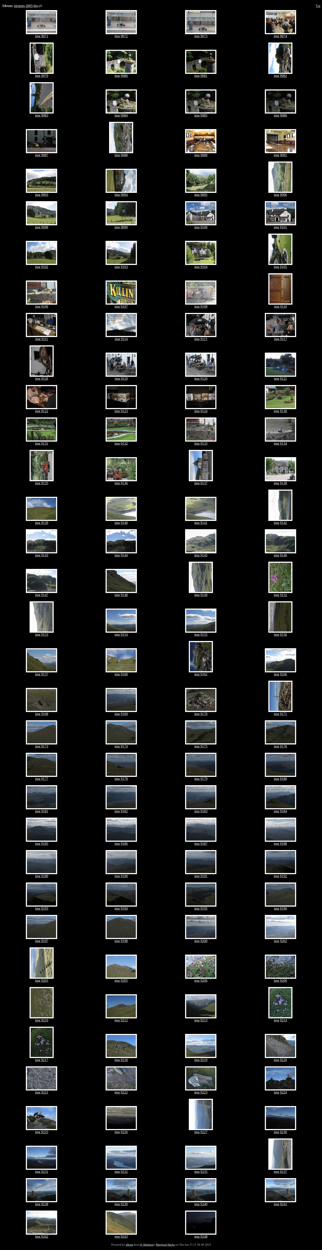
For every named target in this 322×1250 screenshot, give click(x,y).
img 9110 (280, 306)
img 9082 (280, 76)
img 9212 (121, 1020)
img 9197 (41, 941)
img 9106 (41, 306)
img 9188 (280, 843)
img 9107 (121, 306)
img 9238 (41, 1204)
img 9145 (200, 555)
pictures (19, 6)
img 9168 (41, 714)
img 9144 (121, 555)
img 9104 (200, 267)
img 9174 (121, 746)
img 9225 (41, 1132)
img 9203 (41, 980)
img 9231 (41, 1172)
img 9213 (200, 1020)
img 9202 (280, 941)
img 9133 (200, 443)
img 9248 (200, 1236)
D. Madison (147, 1244)
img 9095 (200, 195)
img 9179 (200, 779)
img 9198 (121, 941)
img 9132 (121, 443)
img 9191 (200, 876)
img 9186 (121, 843)
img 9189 (41, 876)
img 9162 (200, 674)
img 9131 (41, 443)
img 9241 (280, 1204)
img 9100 (200, 227)
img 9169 (121, 714)
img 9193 (41, 908)
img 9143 (41, 555)
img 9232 (121, 1172)
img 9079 (41, 76)
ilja (36, 6)
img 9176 (280, 746)
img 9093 (41, 195)
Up (318, 6)
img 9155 (200, 634)
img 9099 (121, 227)
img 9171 (280, 714)
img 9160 (121, 674)
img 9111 (41, 339)
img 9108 (200, 306)
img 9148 (121, 595)
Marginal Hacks (165, 1244)
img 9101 (280, 227)
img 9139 (41, 523)
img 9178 (121, 779)
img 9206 (200, 980)
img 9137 (200, 483)
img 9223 (200, 1092)
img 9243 (121, 1236)
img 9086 (280, 115)
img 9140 (121, 523)
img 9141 (200, 523)
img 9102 (41, 267)
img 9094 (121, 195)
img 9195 (200, 908)
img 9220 (280, 1060)
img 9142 (280, 523)
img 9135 (41, 483)
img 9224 (280, 1092)
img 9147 (41, 595)
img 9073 (200, 36)
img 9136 (121, 483)
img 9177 (41, 779)
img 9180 (280, 779)
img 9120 (200, 378)
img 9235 (200, 1172)
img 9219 (200, 1060)
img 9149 (200, 595)
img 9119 (121, 378)
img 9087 (41, 155)
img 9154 (121, 634)
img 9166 (280, 674)
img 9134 (280, 443)
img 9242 (41, 1236)
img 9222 (121, 1092)
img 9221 (41, 1092)
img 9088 (121, 155)
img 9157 (41, 674)
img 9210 (41, 1020)
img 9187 (200, 843)
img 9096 (280, 195)
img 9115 (200, 339)
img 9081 (200, 76)
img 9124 (200, 411)
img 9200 (200, 941)
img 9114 (121, 339)
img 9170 (200, 714)
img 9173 (41, 746)
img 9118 (41, 378)
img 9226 (121, 1132)
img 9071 (41, 36)
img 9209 (280, 980)
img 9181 (41, 811)
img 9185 (41, 843)
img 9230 (280, 1132)
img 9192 (280, 876)
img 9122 (41, 411)
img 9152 (280, 595)
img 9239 (121, 1204)
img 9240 (200, 1204)
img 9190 (121, 876)
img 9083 (41, 115)
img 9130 (280, 411)
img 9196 (280, 908)
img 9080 (121, 76)
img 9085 (200, 115)
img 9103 (121, 267)
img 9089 (200, 155)
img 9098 (41, 227)
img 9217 (41, 1060)
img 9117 (280, 339)
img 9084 (121, 115)
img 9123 (121, 411)
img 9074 (280, 36)
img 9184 (280, 811)
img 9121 (280, 378)
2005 (29, 6)
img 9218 (121, 1060)
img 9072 (121, 36)
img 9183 (200, 811)
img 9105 (280, 267)
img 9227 (200, 1132)
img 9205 (121, 980)
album (129, 1244)
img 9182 (121, 811)
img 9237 (280, 1172)
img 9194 (121, 908)
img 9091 (280, 155)
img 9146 (280, 555)
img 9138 (280, 483)
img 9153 (41, 634)
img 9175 (200, 746)
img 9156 (280, 634)
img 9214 (280, 1020)
